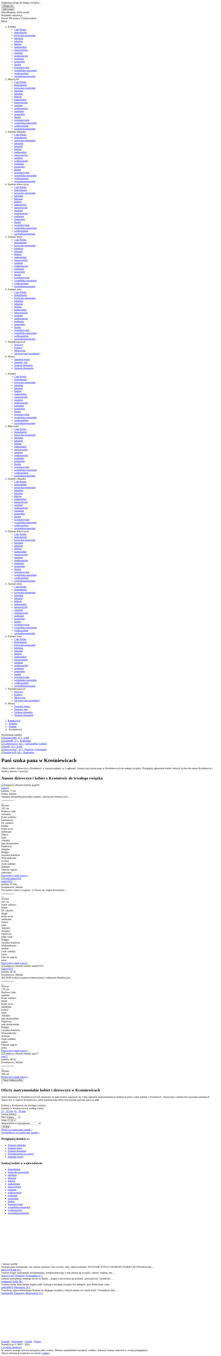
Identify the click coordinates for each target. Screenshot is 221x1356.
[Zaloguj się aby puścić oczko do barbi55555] (7, 981)
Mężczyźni (19, 350)
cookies (45, 1353)
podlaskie (19, 58)
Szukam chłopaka (17, 1145)
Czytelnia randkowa (11, 1347)
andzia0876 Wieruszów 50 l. (15, 1287)
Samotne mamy (16, 1156)
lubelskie (18, 38)
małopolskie (20, 47)
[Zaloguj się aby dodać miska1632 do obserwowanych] (10, 893)
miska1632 (6, 881)
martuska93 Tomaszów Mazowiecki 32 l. (22, 1293)
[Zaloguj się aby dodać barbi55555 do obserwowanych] (10, 981)
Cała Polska (20, 29)
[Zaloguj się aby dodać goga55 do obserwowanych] (10, 800)
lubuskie (18, 41)
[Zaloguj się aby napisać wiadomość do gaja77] (5, 1066)
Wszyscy (18, 344)
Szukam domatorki (23, 368)
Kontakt (5, 1341)
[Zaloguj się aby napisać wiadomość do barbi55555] (5, 981)
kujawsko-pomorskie (25, 35)
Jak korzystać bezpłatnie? (27, 353)
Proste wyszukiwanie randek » (17, 1129)
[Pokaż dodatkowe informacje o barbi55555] (2, 981)
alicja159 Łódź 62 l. (11, 1269)
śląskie (17, 64)
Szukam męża (15, 1148)
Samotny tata (21, 362)
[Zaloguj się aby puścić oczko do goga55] (7, 800)
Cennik (28, 1341)
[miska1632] (11, 878)
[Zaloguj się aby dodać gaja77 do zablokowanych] (13, 1066)
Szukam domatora (23, 365)
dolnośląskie (20, 32)
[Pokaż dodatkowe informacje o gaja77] (2, 1066)
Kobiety (18, 347)
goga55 (5, 788)
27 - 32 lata (7, 1111)
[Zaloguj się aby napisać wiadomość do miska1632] (5, 893)
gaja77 (4, 1056)
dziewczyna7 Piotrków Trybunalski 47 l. (22, 1275)
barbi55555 (7, 969)
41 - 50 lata (20, 1111)
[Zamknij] (2, 803)
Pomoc (37, 1341)
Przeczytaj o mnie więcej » (15, 875)
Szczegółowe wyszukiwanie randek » (20, 1132)
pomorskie (19, 61)
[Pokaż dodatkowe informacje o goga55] (2, 800)
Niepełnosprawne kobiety (21, 1154)
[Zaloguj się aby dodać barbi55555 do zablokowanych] (13, 981)
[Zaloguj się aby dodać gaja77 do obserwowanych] (10, 1066)
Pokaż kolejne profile (12, 1080)
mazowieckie (21, 50)
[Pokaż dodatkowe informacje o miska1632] (2, 893)
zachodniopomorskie (24, 76)
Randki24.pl (14, 720)
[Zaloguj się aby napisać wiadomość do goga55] (5, 800)
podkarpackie (21, 55)
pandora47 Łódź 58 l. (12, 1281)
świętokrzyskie (21, 67)
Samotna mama (22, 359)
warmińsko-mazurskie (25, 70)
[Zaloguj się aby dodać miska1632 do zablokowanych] (13, 893)
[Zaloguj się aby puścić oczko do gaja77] (7, 1066)
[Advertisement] (98, 1240)
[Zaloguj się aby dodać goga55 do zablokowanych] (13, 800)
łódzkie (18, 44)
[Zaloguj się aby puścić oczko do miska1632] (7, 893)
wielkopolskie (21, 73)
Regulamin (17, 1341)
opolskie (18, 53)
